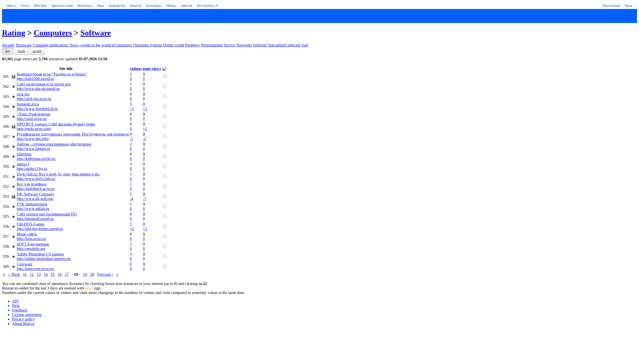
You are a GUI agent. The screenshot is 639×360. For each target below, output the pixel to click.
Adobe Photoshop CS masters (40, 254)
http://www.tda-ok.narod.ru (38, 88)
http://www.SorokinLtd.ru (37, 108)
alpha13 (23, 164)
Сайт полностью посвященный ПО (47, 214)
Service (229, 45)
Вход (628, 5)
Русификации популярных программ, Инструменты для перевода (73, 134)
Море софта (27, 234)
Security (8, 45)
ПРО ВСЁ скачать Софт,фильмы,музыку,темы (56, 124)
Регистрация (612, 5)
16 (60, 274)
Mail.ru (11, 5)
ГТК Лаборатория (32, 204)
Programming (212, 45)
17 (67, 274)
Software (95, 32)
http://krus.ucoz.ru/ (31, 238)
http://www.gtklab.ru (33, 208)
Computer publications (50, 45)
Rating (13, 32)
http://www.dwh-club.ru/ (36, 178)
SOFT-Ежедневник (33, 244)
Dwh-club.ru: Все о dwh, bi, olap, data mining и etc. (58, 174)
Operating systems (147, 45)
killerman (24, 154)
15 (53, 274)
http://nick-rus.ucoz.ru (34, 98)
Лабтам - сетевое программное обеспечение (54, 144)
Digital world (173, 45)
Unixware (24, 264)
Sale (305, 45)
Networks (244, 45)
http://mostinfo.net (31, 248)
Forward (105, 274)
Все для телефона (31, 184)
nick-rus (23, 94)
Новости (136, 5)
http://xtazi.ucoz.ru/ (32, 118)
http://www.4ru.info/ (33, 138)
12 (32, 274)
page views (152, 68)
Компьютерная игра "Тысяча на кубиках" (52, 74)
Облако (171, 5)
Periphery (192, 45)
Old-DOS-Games (30, 224)
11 (25, 274)
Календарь (153, 5)
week (21, 51)
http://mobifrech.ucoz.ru (35, 188)
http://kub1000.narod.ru (35, 78)
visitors (136, 68)
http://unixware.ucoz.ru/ (35, 268)
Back (14, 274)
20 (92, 274)
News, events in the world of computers (100, 45)
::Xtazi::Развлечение (33, 114)
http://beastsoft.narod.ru (35, 218)
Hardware (24, 45)
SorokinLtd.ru (28, 104)
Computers (53, 32)
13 (39, 274)
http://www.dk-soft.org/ (35, 198)
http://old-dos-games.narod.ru (40, 228)
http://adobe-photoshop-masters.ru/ (44, 258)
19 (85, 274)
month (36, 51)
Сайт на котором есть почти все (44, 84)
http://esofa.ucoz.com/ (34, 128)
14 (46, 274)
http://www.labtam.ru (33, 148)
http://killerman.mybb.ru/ (36, 158)
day (7, 51)
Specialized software (284, 45)
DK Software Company (35, 194)
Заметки (186, 5)
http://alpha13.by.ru (32, 168)
